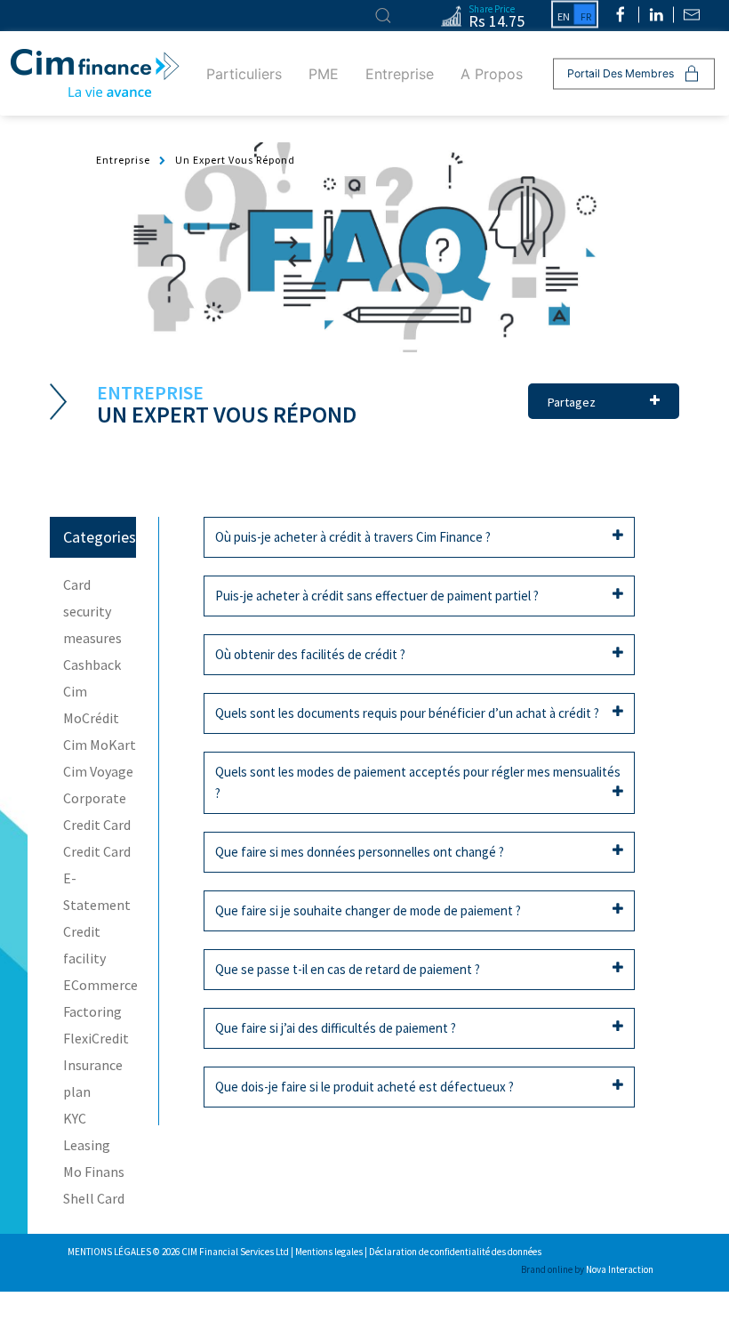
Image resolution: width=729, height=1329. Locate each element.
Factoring (92, 1011)
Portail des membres (620, 73)
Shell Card (93, 1198)
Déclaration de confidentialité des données (455, 1251)
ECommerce (100, 985)
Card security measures (92, 611)
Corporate (94, 798)
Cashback (92, 664)
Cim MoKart (99, 744)
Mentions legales (329, 1251)
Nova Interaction (619, 1269)
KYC (74, 1118)
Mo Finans (93, 1171)
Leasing (86, 1145)
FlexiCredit (96, 1038)
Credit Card (97, 825)
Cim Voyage (98, 771)
